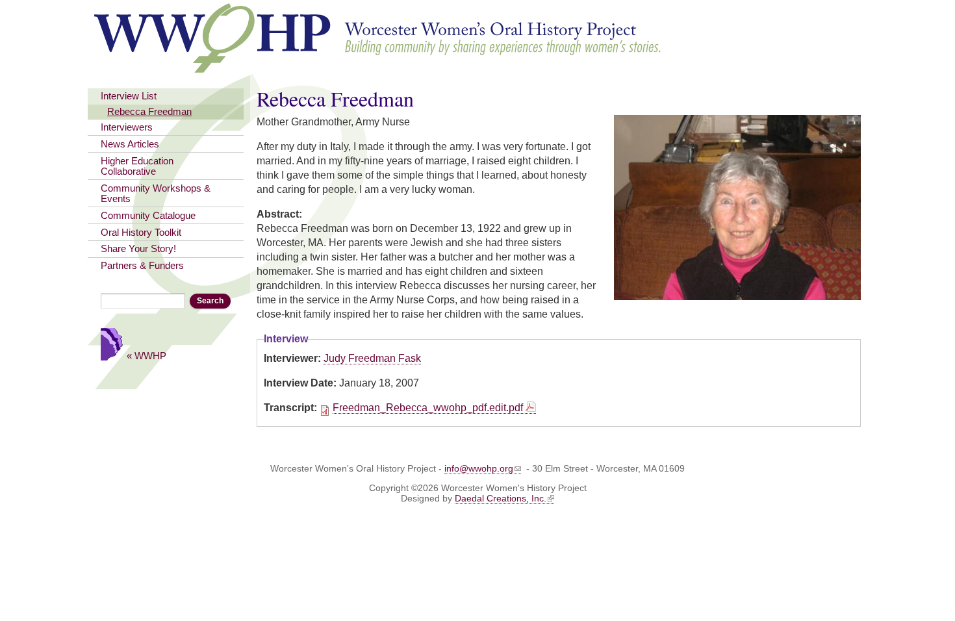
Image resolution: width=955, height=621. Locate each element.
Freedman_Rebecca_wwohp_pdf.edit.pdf (428, 407)
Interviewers (127, 127)
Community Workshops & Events (155, 193)
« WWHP (146, 356)
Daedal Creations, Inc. (500, 498)
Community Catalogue (148, 215)
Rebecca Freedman (149, 112)
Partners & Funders (142, 265)
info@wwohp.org (478, 468)
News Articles (130, 144)
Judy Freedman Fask (372, 358)
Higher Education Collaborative (137, 166)
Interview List (129, 96)
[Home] (378, 66)
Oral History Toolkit (141, 232)
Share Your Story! (138, 249)
